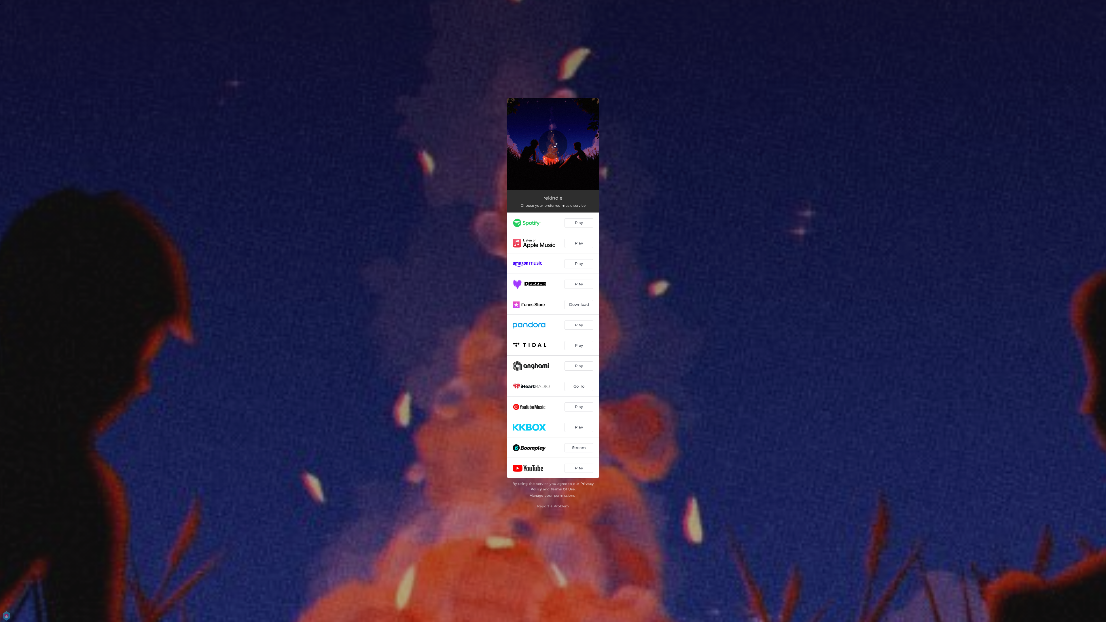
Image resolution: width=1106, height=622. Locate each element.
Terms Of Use (563, 489)
